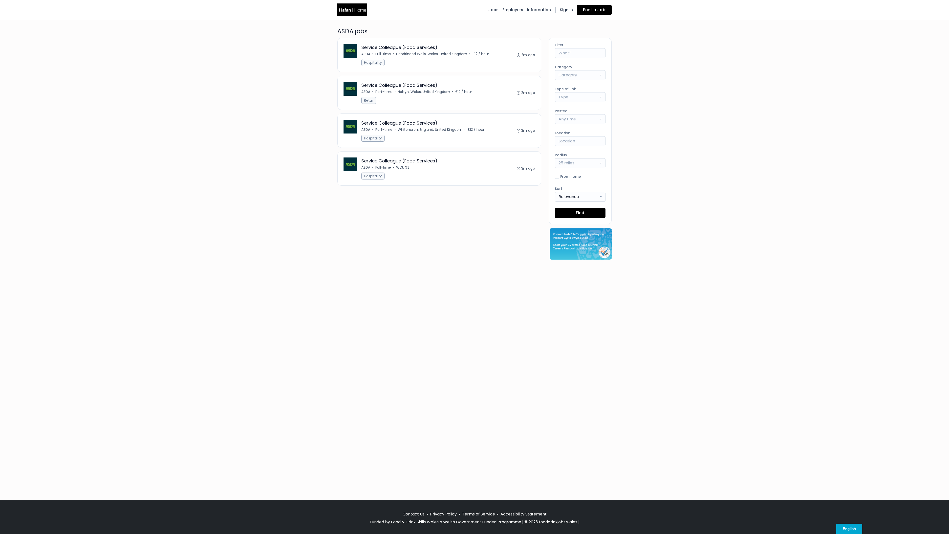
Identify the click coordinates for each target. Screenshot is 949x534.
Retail (368, 100)
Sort (558, 188)
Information (539, 10)
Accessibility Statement (523, 514)
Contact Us (414, 514)
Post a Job (594, 10)
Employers (512, 10)
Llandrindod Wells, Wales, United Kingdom (431, 53)
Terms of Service (478, 514)
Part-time (383, 91)
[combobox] (580, 75)
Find (580, 213)
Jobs (493, 10)
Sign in (566, 10)
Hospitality (373, 62)
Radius (561, 155)
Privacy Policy (443, 514)
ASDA (365, 53)
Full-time (383, 53)
